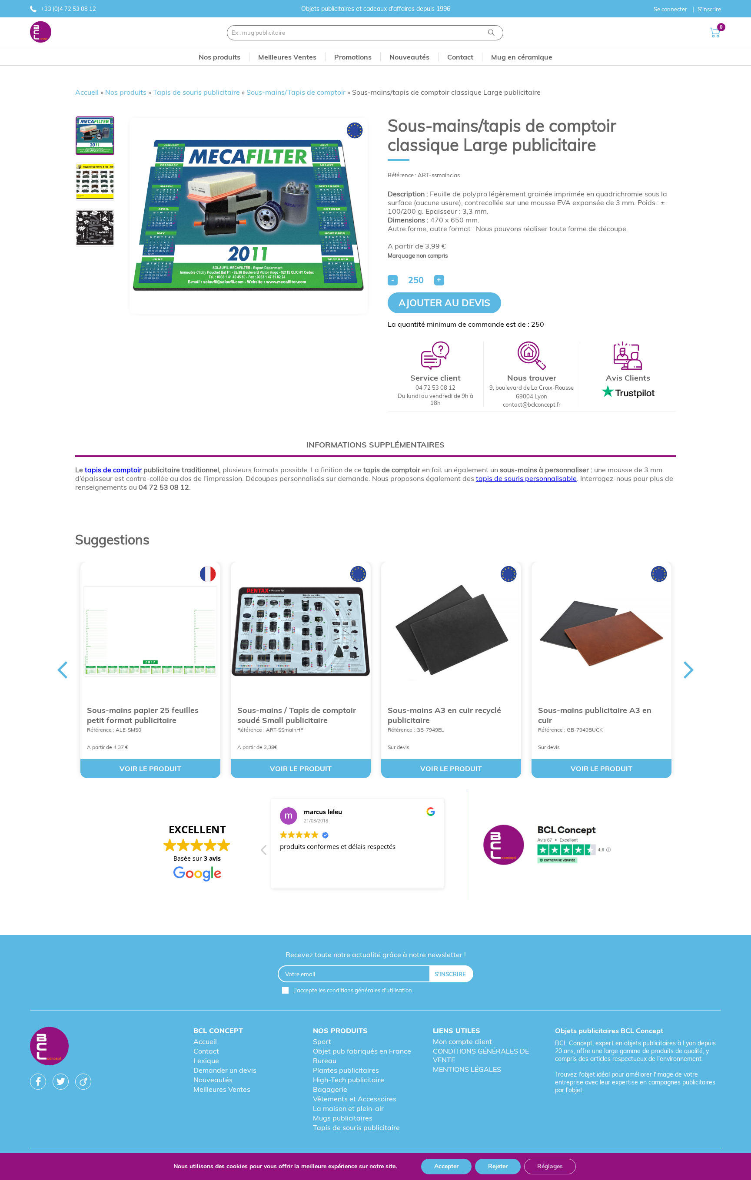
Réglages (550, 1166)
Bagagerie (330, 1089)
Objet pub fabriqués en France (362, 1051)
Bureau (324, 1060)
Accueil (87, 92)
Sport (322, 1041)
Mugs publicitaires (342, 1118)
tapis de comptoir (113, 469)
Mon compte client (462, 1041)
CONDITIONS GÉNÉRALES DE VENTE (481, 1055)
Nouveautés (213, 1079)
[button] (264, 852)
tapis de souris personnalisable (526, 478)
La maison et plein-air (348, 1108)
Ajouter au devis (444, 303)
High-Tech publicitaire (348, 1079)
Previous (62, 670)
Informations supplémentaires (375, 445)
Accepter (446, 1166)
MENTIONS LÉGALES (467, 1069)
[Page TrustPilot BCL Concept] (546, 845)
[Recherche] (491, 33)
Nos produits (125, 92)
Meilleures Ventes (221, 1089)
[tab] (375, 444)
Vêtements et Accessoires (354, 1098)
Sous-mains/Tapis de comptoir (296, 92)
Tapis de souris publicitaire (196, 92)
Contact (206, 1051)
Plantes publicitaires (346, 1070)
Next (689, 670)
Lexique (206, 1060)
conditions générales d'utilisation (369, 990)
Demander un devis (224, 1070)
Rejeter (498, 1166)
